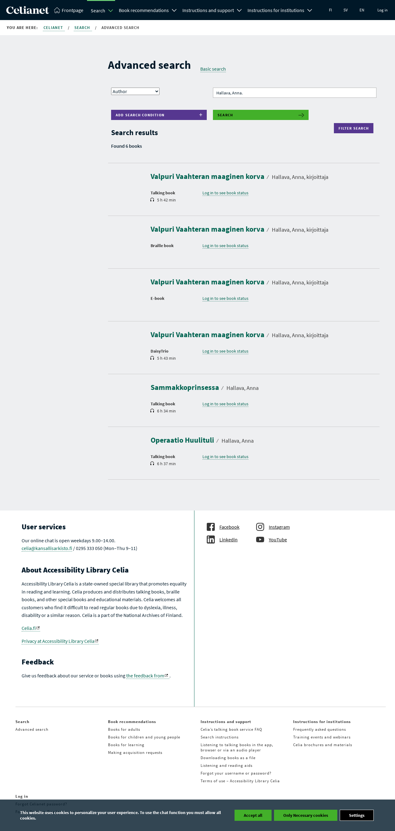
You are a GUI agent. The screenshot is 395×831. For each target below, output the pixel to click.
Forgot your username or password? (236, 773)
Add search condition (140, 115)
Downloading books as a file (228, 757)
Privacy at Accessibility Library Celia (58, 641)
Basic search (213, 69)
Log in (382, 10)
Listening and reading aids (226, 765)
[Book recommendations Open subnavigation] (174, 9)
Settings (356, 815)
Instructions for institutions (275, 10)
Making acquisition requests (135, 752)
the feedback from (145, 675)
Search (98, 10)
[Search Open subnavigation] (110, 10)
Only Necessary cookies (305, 815)
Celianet (54, 27)
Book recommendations (144, 10)
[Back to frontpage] (27, 12)
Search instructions (220, 737)
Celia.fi (29, 628)
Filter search (355, 128)
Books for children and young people (144, 737)
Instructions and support (208, 10)
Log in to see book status (225, 193)
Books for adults (124, 729)
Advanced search (31, 729)
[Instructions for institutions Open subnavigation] (310, 9)
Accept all (253, 815)
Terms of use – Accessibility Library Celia (240, 780)
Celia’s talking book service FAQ (231, 729)
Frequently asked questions (319, 729)
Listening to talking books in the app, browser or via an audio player (237, 747)
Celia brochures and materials (322, 744)
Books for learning (126, 744)
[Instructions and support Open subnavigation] (239, 9)
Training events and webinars (322, 737)
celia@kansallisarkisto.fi (47, 548)
